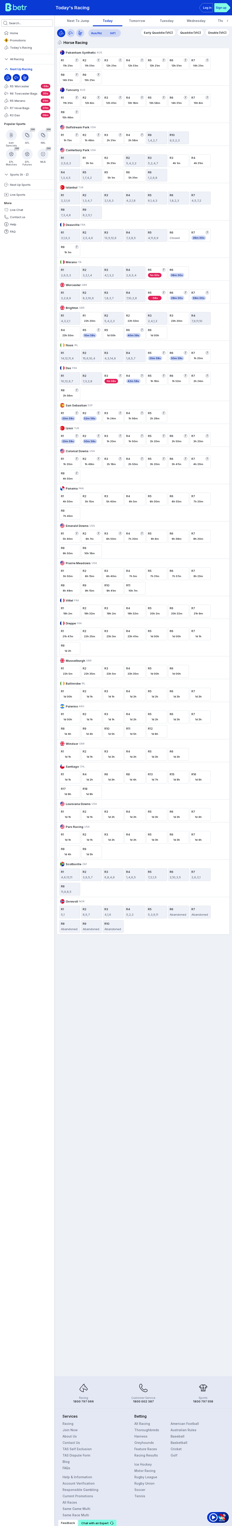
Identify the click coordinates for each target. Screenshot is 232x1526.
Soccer (139, 1490)
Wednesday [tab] (196, 21)
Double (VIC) (217, 32)
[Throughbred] (7, 77)
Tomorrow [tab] (137, 21)
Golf (174, 1455)
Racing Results (146, 1455)
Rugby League (145, 1477)
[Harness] (25, 77)
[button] (97, 1523)
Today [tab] (108, 21)
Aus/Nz (96, 33)
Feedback (68, 1523)
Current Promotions (78, 1496)
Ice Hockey (143, 1464)
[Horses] (61, 33)
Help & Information (77, 1477)
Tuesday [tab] (167, 21)
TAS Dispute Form (76, 1455)
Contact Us (71, 1443)
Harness (140, 1436)
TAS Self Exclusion (77, 1449)
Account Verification (79, 1483)
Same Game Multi (76, 1509)
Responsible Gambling (80, 1490)
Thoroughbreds (146, 1430)
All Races (70, 1502)
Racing (68, 1424)
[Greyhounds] (71, 33)
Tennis (139, 1496)
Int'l (113, 33)
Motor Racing (144, 1471)
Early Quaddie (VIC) (158, 32)
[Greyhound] (16, 77)
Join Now (70, 1430)
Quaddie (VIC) (190, 32)
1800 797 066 (83, 1401)
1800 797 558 (203, 1401)
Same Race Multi (76, 1515)
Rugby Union (144, 1483)
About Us (70, 1436)
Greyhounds (144, 1443)
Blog (66, 1462)
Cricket (176, 1449)
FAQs (66, 1468)
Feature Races (145, 1449)
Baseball (177, 1436)
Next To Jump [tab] (78, 21)
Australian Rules (183, 1430)
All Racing (142, 1424)
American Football (185, 1424)
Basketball (179, 1443)
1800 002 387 (143, 1401)
